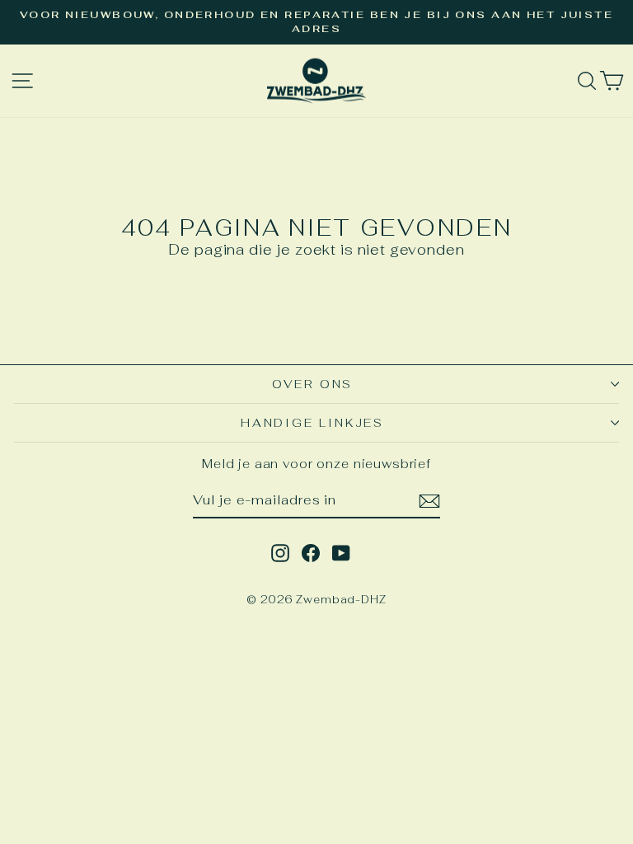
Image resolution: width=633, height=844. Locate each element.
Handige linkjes (312, 422)
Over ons (312, 384)
